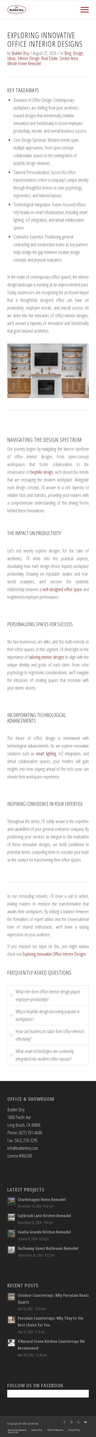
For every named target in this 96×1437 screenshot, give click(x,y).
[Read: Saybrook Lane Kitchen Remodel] (11, 1217)
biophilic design (41, 472)
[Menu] (82, 9)
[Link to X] (78, 1422)
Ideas (11, 58)
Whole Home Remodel (24, 63)
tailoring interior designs (46, 657)
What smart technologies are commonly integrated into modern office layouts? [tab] (45, 1055)
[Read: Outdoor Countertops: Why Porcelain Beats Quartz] (11, 1297)
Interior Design (28, 58)
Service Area (69, 58)
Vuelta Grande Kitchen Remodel (44, 1232)
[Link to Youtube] (85, 1422)
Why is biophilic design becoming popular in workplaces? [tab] (47, 1015)
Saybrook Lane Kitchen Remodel (44, 1215)
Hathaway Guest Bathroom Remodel (48, 1248)
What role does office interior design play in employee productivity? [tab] (48, 995)
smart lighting (46, 753)
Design (78, 53)
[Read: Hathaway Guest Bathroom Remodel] (11, 1250)
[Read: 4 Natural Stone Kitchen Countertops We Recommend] (11, 1343)
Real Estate (49, 58)
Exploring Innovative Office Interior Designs (54, 954)
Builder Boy (20, 53)
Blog (67, 53)
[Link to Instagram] (71, 1422)
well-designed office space (61, 589)
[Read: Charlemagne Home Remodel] (11, 1201)
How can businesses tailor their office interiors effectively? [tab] (50, 1035)
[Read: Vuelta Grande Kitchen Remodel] (11, 1233)
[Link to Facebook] (64, 1422)
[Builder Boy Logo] (39, 9)
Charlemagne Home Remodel (42, 1199)
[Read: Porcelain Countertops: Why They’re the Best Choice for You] (11, 1320)
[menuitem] (82, 9)
